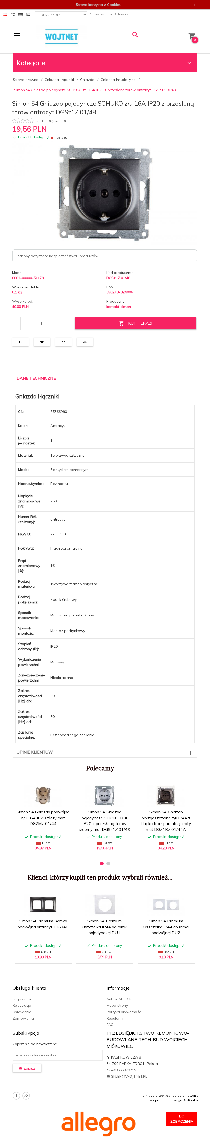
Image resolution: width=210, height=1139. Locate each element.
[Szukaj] (135, 36)
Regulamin (115, 1018)
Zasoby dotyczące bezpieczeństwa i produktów (57, 255)
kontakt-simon (118, 306)
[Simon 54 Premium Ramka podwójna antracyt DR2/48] (43, 905)
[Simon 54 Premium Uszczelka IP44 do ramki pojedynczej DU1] (104, 905)
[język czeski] (28, 14)
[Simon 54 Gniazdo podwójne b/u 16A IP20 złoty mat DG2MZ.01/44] (43, 796)
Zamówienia (23, 1018)
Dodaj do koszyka (45, 848)
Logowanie (22, 999)
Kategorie (31, 63)
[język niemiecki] (20, 14)
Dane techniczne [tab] (36, 378)
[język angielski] (13, 14)
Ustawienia (22, 1012)
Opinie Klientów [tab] (35, 752)
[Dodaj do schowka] (52, 788)
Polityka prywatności (124, 1012)
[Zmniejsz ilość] (16, 323)
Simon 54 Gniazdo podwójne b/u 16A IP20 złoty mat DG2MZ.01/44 (43, 817)
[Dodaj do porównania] (64, 788)
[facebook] (16, 1096)
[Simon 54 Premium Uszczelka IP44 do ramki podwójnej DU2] (166, 905)
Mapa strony (117, 1005)
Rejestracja (22, 1005)
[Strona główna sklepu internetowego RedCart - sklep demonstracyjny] (61, 36)
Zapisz (29, 1068)
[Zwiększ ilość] (66, 323)
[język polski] (5, 14)
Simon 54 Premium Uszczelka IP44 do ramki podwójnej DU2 (166, 926)
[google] (26, 1096)
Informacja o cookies (154, 1095)
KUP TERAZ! (140, 323)
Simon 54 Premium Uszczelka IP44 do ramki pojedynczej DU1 (104, 926)
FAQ (110, 1024)
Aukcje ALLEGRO (120, 999)
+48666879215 (123, 1070)
